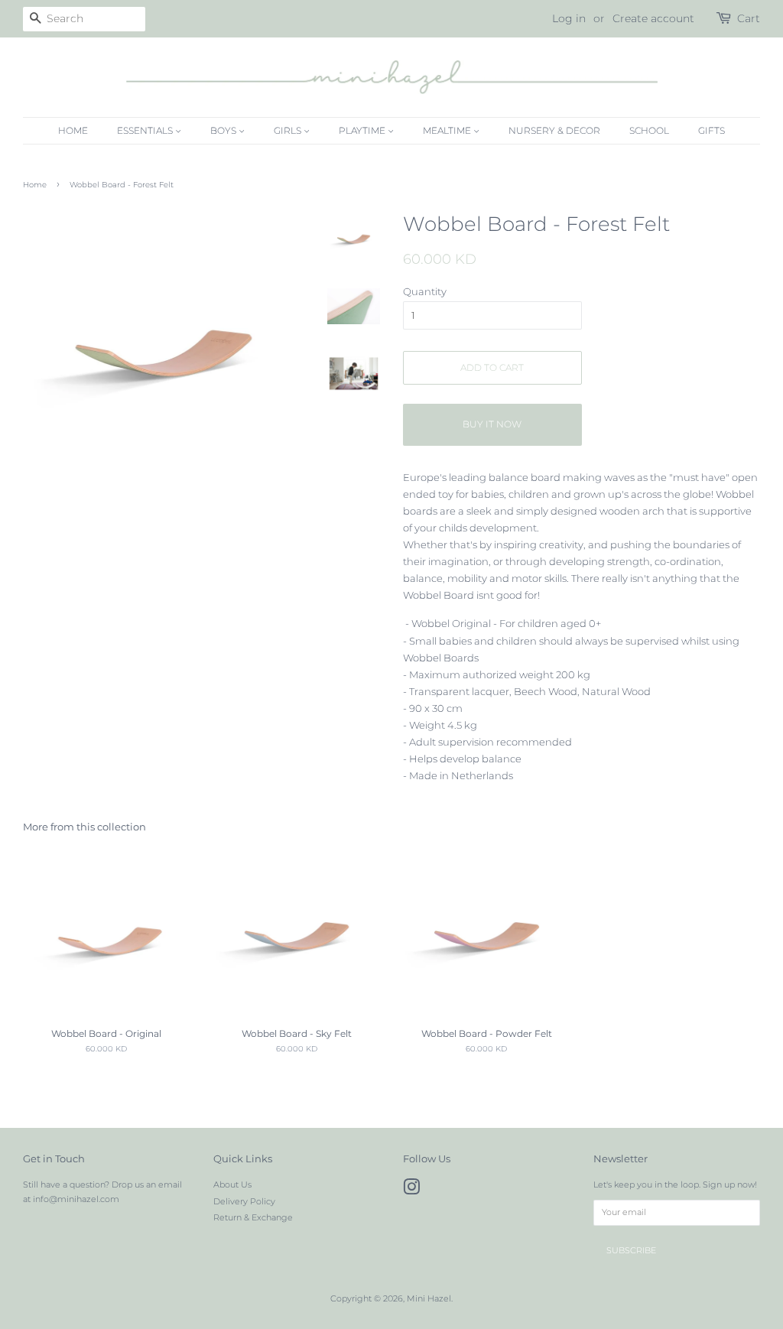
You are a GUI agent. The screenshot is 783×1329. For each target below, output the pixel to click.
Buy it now (492, 424)
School (649, 130)
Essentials (146, 130)
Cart (748, 18)
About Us (232, 1184)
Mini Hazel (429, 1298)
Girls (289, 130)
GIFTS (711, 130)
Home (73, 130)
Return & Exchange (253, 1217)
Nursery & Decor (554, 130)
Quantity (425, 291)
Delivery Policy (244, 1201)
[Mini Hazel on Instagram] (411, 1190)
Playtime (363, 130)
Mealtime (448, 130)
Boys (224, 130)
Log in (569, 18)
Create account (653, 18)
